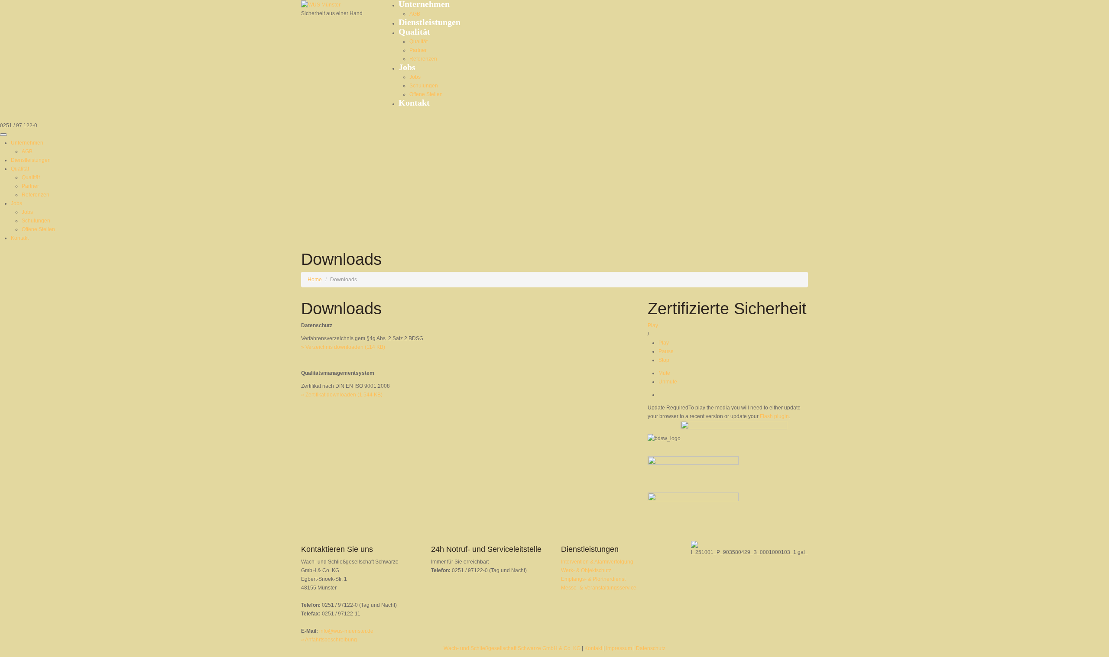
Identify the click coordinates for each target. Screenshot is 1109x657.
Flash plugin (774, 416)
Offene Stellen (426, 94)
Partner (418, 50)
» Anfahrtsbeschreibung (329, 640)
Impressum (619, 648)
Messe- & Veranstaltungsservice (598, 588)
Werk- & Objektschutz (586, 570)
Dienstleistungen (429, 22)
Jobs (407, 67)
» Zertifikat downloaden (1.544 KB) (342, 395)
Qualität (414, 31)
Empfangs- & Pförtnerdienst (593, 579)
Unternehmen (27, 143)
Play (653, 325)
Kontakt (414, 102)
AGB (414, 14)
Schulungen (423, 86)
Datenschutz (650, 648)
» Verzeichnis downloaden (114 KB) (343, 347)
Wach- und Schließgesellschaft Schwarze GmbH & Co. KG (512, 648)
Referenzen (423, 59)
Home (315, 280)
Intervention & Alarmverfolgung (597, 562)
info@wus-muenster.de (346, 631)
